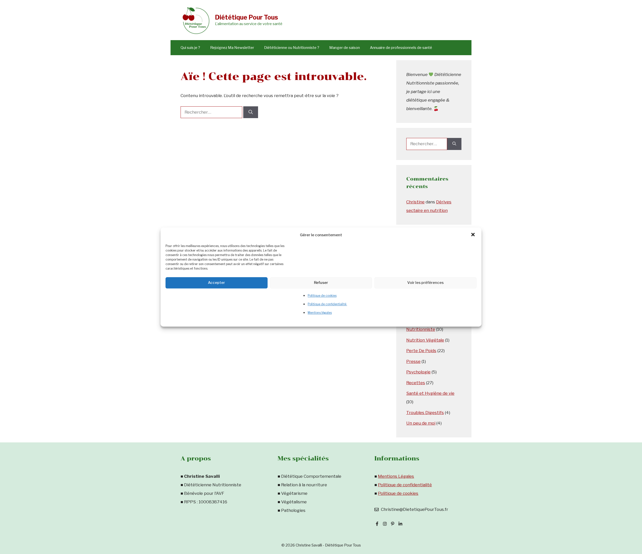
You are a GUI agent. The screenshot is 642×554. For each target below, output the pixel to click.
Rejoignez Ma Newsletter (232, 47)
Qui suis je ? (190, 47)
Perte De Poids (421, 350)
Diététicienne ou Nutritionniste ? (291, 47)
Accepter (216, 282)
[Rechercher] (250, 112)
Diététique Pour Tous (246, 17)
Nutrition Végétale (425, 340)
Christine (415, 201)
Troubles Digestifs (425, 412)
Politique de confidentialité (327, 304)
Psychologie (418, 371)
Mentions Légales (396, 476)
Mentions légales (320, 312)
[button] (473, 235)
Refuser (321, 282)
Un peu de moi (420, 423)
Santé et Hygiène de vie (430, 393)
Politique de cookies (322, 295)
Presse (413, 361)
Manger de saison (344, 47)
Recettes (415, 382)
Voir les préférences (425, 282)
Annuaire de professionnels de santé (401, 47)
